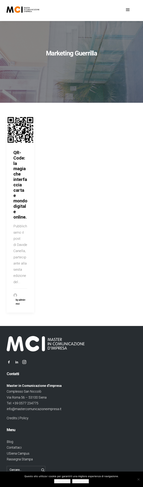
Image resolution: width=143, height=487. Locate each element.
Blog (10, 442)
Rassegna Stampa (20, 459)
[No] (138, 479)
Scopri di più (80, 481)
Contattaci (14, 447)
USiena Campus (18, 453)
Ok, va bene (62, 481)
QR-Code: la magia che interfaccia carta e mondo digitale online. (20, 185)
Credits (12, 418)
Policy (23, 418)
